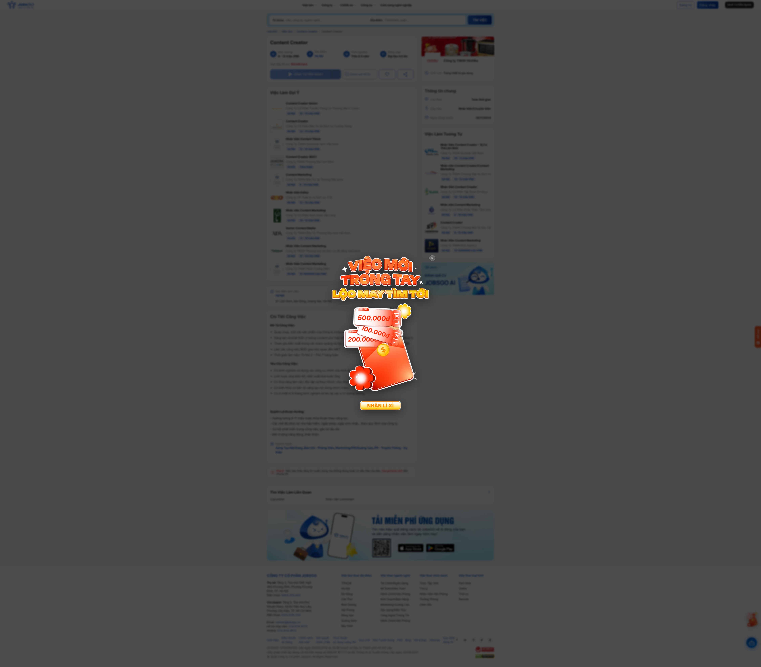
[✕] (380, 333)
